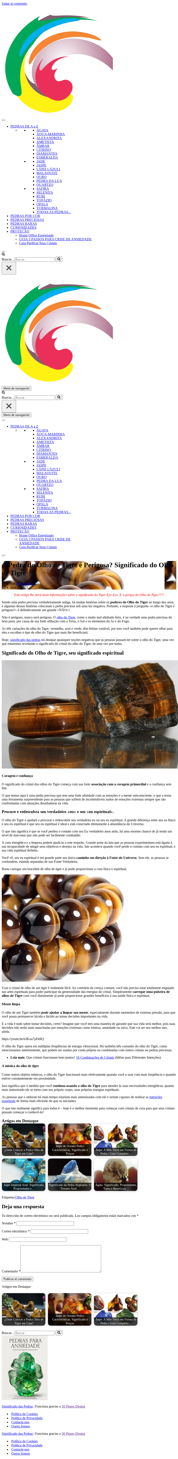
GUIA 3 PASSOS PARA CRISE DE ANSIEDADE (55, 239)
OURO (41, 177)
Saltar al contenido (14, 3)
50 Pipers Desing (73, 1406)
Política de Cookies (24, 1414)
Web (5, 1239)
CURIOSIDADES (23, 227)
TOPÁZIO (44, 200)
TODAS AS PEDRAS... (53, 212)
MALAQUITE (47, 173)
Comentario (11, 1271)
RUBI (40, 196)
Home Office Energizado (36, 235)
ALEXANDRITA (49, 138)
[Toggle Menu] (3, 120)
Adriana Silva (25, 583)
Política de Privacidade (27, 1418)
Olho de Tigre (24, 1197)
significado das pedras (25, 640)
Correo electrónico (16, 1231)
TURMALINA (47, 208)
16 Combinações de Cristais (95, 1057)
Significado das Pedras (17, 1406)
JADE (40, 161)
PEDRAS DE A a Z (24, 126)
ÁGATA (42, 130)
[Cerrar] (9, 268)
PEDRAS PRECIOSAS (27, 220)
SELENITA (44, 192)
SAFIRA (42, 188)
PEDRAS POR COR (25, 216)
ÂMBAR (42, 146)
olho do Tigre (66, 617)
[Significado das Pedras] (89, 61)
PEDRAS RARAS (23, 223)
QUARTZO (44, 185)
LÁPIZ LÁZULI (48, 169)
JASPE (41, 165)
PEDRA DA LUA (49, 181)
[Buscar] (3, 254)
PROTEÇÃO (19, 231)
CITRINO (43, 150)
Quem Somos (20, 1426)
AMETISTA (45, 142)
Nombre (9, 1223)
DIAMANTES (46, 153)
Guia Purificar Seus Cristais (38, 243)
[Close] (3, 251)
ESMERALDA (47, 157)
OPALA (42, 204)
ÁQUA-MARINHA (50, 134)
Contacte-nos (20, 1422)
